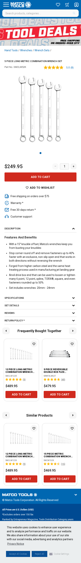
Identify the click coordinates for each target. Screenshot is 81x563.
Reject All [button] (39, 554)
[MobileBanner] (40, 32)
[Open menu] (6, 4)
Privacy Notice (15, 543)
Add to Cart (40, 177)
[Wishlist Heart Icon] (34, 343)
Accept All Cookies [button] (18, 554)
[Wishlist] (58, 4)
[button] (59, 554)
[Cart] (67, 4)
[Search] (74, 13)
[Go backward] (6, 330)
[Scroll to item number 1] (40, 153)
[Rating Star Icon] (6, 379)
